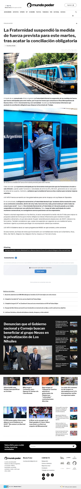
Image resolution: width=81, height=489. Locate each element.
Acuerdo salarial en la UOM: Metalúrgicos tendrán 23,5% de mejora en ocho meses (30, 294)
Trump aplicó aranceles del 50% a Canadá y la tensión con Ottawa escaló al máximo (62, 409)
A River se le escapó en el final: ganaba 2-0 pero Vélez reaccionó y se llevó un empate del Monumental (39, 423)
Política (38, 12)
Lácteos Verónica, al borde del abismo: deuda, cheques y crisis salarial (26, 312)
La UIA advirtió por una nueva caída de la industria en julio (62, 332)
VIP (27, 12)
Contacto (44, 468)
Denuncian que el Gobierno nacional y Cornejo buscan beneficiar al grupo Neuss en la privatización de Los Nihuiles (26, 332)
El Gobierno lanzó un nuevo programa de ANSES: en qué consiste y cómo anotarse (38, 227)
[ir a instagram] (52, 474)
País (51, 12)
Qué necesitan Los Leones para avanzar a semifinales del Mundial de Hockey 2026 (62, 425)
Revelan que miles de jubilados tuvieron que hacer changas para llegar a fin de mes (62, 340)
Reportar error (46, 465)
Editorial (56, 12)
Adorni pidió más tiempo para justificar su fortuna (12, 389)
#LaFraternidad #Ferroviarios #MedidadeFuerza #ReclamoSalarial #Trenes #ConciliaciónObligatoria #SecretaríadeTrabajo (38, 250)
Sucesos (63, 12)
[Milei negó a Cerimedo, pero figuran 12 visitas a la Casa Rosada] (30, 381)
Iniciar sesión (40, 271)
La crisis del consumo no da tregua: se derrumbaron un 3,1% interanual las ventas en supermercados (69, 391)
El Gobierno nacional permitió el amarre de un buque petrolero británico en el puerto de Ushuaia (62, 324)
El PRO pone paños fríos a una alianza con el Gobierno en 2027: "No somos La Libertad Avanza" (14, 423)
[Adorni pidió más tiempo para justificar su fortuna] (11, 381)
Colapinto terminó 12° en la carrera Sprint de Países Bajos (23, 299)
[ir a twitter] (43, 474)
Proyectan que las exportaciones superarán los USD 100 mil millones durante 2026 (62, 348)
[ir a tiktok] (43, 478)
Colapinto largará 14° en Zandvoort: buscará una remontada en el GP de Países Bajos (31, 303)
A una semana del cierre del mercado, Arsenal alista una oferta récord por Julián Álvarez (62, 433)
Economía (32, 12)
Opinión (22, 12)
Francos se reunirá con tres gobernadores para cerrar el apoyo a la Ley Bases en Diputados (41, 197)
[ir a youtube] (47, 474)
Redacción (45, 461)
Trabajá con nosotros (48, 470)
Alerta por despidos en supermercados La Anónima (62, 365)
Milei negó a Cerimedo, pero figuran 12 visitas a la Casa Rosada (30, 390)
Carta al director (47, 463)
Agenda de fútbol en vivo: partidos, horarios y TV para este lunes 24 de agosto (62, 417)
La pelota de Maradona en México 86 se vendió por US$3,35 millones (61, 357)
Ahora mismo (7, 12)
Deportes (16, 12)
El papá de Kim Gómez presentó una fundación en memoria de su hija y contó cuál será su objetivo (35, 308)
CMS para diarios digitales (70, 486)
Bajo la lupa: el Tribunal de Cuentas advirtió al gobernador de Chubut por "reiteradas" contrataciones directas (49, 394)
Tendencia (45, 12)
